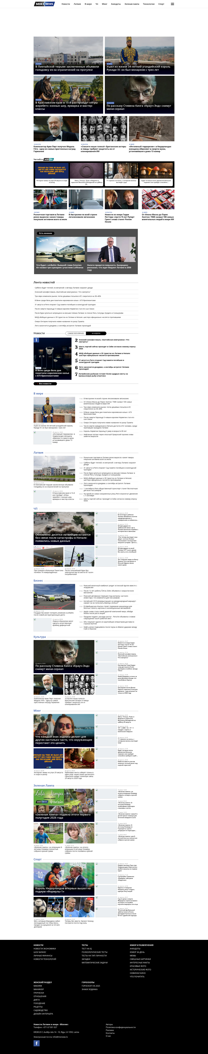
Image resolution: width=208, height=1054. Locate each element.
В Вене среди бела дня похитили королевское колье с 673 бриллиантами (65, 300)
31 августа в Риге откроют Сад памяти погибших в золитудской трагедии (65, 304)
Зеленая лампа (132, 4)
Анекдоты (116, 4)
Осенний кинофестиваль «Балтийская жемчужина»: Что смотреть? (62, 292)
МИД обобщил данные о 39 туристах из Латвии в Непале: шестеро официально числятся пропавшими (78, 317)
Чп (97, 4)
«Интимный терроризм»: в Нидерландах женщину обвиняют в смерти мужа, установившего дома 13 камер (150, 149)
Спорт (161, 4)
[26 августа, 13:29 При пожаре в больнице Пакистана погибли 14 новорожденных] (48, 557)
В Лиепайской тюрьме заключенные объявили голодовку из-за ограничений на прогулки (67, 68)
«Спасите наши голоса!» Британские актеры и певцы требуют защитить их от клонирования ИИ (103, 149)
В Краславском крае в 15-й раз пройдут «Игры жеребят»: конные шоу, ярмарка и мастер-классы (66, 106)
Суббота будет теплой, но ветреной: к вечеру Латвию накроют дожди (64, 288)
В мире (88, 4)
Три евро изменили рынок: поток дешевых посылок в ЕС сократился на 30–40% (68, 296)
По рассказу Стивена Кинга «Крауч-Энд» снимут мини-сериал (139, 107)
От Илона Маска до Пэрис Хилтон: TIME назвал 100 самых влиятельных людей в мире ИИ (158, 217)
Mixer (104, 4)
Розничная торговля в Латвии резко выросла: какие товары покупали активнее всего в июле (50, 217)
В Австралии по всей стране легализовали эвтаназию (83, 215)
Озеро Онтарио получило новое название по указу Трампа (59, 321)
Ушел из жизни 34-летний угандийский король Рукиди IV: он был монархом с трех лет (138, 68)
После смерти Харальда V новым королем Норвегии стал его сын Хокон (64, 309)
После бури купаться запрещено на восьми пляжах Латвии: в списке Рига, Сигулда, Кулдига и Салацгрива (79, 313)
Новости (66, 4)
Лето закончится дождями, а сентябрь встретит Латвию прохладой (63, 325)
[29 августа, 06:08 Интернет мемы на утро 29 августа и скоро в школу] (48, 759)
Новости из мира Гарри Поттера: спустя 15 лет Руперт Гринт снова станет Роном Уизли (119, 218)
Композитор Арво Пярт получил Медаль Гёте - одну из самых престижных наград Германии (54, 149)
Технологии (149, 4)
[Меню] (172, 4)
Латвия (77, 4)
